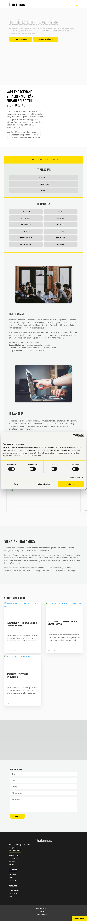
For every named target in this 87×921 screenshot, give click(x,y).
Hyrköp (43, 191)
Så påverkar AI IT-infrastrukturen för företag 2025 (22, 624)
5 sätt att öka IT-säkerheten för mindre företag (62, 623)
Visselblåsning (42, 914)
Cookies (42, 911)
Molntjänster (25, 244)
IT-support (12, 874)
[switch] (33, 469)
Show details (74, 477)
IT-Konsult (43, 177)
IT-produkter (26, 225)
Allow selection (43, 484)
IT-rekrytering (14, 890)
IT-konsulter (13, 893)
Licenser (60, 244)
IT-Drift (60, 212)
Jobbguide (12, 861)
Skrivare (60, 225)
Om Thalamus (14, 858)
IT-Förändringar (25, 238)
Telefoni (60, 231)
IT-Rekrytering (43, 184)
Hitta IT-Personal (20, 39)
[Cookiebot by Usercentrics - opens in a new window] (74, 435)
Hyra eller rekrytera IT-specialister (17, 675)
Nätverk (60, 218)
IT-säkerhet (25, 218)
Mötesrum (26, 231)
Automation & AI (60, 238)
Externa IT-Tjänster (45, 39)
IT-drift (11, 877)
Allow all (71, 484)
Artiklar (11, 864)
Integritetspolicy (41, 908)
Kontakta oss (13, 855)
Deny (16, 484)
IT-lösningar (13, 880)
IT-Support (26, 212)
